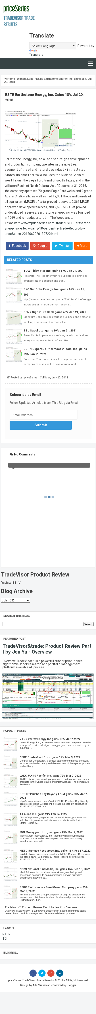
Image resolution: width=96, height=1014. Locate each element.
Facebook (18, 245)
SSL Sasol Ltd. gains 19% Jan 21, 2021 (50, 330)
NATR (6, 934)
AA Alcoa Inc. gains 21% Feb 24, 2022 (43, 814)
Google (42, 245)
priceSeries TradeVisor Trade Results (31, 980)
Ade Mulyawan (41, 985)
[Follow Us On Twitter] (42, 973)
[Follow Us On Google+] (50, 973)
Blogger (71, 985)
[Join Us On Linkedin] (59, 973)
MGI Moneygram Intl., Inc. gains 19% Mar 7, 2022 (51, 832)
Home (11, 78)
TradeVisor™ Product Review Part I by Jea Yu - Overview (41, 907)
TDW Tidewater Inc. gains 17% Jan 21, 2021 (53, 270)
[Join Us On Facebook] (33, 973)
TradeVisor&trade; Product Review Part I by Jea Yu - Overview (47, 649)
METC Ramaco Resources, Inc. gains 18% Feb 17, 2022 (55, 850)
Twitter (64, 245)
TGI (4, 938)
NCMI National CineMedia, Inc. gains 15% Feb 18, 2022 (55, 869)
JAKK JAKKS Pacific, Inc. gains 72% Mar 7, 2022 (50, 775)
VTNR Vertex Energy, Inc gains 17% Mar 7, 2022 (50, 739)
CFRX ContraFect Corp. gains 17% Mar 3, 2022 (50, 757)
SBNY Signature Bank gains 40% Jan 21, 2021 (54, 312)
